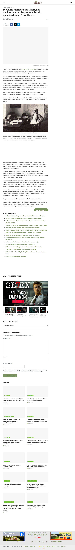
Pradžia (4, 7)
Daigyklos (44, 542)
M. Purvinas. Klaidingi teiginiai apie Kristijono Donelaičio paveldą (23, 247)
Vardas (5, 357)
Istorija (12, 7)
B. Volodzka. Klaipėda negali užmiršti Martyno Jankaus (21, 249)
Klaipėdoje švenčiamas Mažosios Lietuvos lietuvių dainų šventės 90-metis (26, 225)
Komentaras (6, 338)
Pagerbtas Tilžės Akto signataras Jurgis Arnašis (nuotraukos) (23, 235)
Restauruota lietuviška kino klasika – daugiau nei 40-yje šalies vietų (36, 506)
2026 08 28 (6, 404)
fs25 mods (20, 542)
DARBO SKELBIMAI (57, 542)
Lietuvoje (6, 395)
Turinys (58, 546)
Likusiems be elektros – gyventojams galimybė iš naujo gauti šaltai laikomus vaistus (13, 400)
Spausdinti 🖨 (41, 210)
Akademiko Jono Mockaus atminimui (16, 256)
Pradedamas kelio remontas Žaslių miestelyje (12, 485)
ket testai (15, 542)
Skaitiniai (31, 535)
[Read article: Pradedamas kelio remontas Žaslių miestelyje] (14, 477)
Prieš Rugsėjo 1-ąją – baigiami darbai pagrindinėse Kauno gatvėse (36, 399)
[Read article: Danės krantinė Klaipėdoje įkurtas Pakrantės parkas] (14, 457)
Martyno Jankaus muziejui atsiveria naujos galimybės (20, 244)
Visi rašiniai (42, 535)
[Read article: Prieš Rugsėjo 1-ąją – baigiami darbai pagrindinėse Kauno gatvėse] (37, 391)
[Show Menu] (3, 2)
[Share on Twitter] (15, 24)
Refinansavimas (27, 542)
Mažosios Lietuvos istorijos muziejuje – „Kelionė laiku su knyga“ (23, 232)
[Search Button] (71, 2)
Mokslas (45, 534)
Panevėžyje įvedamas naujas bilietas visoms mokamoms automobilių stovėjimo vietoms (13, 442)
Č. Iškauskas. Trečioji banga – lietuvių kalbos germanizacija (22, 242)
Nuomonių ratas (38, 532)
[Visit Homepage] (37, 2)
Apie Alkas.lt (63, 546)
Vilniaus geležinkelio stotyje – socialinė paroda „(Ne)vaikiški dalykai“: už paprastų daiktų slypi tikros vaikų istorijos (13, 507)
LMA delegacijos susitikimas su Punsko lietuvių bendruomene (23, 227)
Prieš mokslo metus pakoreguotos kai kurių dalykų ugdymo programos (37, 465)
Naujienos (31, 532)
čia (33, 206)
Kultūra (8, 7)
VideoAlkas (36, 535)
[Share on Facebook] (11, 24)
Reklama (53, 546)
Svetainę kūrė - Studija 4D (29, 546)
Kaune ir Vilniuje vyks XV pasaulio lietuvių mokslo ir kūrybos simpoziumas (26, 230)
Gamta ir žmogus (8, 416)
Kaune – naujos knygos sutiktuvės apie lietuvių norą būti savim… (24, 218)
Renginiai (48, 546)
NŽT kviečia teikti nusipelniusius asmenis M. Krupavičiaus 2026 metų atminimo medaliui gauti (36, 485)
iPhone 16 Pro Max (36, 542)
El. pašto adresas (8, 363)
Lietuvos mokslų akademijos (28, 69)
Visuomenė (30, 534)
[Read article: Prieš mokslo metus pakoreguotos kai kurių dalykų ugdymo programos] (37, 457)
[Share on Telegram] (18, 24)
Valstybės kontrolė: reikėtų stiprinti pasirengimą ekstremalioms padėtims (37, 420)
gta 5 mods (49, 542)
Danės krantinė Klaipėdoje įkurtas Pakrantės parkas (12, 465)
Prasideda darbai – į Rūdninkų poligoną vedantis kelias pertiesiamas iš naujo (37, 441)
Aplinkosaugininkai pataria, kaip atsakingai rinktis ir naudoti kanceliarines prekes (11, 421)
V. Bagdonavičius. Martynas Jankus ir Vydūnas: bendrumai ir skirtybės (25, 216)
